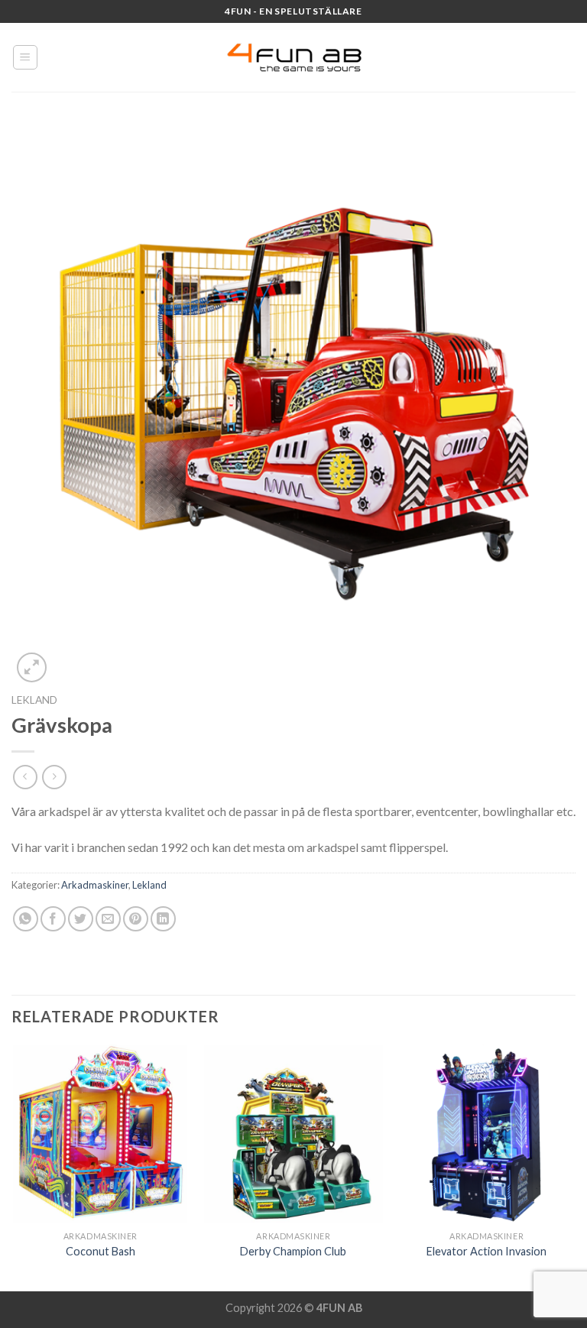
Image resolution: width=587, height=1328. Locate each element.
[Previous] (12, 1166)
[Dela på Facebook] (53, 918)
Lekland (34, 700)
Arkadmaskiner (94, 885)
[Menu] (25, 57)
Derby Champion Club (293, 1251)
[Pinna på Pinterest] (135, 918)
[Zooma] (32, 667)
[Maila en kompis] (108, 918)
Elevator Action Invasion (486, 1251)
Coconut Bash (100, 1251)
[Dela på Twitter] (80, 918)
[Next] (574, 1166)
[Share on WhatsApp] (25, 918)
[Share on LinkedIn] (163, 918)
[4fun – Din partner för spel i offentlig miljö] (293, 57)
